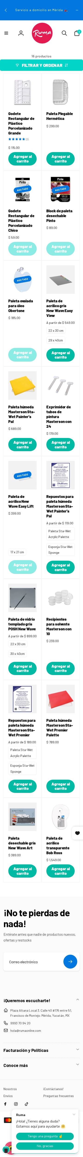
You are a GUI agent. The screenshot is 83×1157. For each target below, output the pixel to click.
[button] (6, 33)
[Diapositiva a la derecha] (77, 10)
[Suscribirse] (70, 962)
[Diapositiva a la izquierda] (6, 10)
